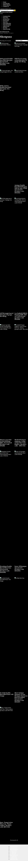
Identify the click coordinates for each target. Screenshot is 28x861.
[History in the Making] (6, 12)
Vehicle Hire (6, 26)
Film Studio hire (7, 23)
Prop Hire (5, 17)
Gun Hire (5, 22)
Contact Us (6, 6)
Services (5, 27)
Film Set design (14, 849)
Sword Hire (6, 20)
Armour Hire (6, 19)
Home (4, 2)
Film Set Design (7, 24)
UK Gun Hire (6, 3)
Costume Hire (6, 16)
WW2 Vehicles (7, 4)
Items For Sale (6, 29)
